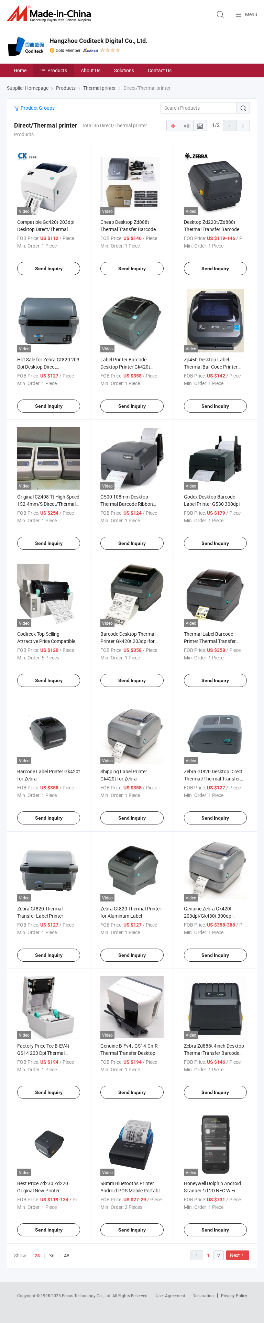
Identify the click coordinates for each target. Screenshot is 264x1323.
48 (66, 1255)
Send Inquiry (49, 268)
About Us (90, 70)
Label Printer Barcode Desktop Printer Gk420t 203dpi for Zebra (125, 366)
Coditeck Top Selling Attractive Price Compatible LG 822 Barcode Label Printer (48, 641)
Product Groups (37, 108)
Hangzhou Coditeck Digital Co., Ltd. (98, 40)
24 (37, 1255)
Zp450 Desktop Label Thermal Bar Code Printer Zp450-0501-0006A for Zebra (215, 366)
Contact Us (160, 70)
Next (235, 1255)
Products (57, 70)
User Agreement (170, 1295)
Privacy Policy (234, 1295)
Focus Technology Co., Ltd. (87, 1295)
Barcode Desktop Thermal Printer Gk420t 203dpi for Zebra (127, 641)
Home (20, 70)
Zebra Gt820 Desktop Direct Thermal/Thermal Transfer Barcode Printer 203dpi (213, 778)
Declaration (203, 1295)
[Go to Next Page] (243, 125)
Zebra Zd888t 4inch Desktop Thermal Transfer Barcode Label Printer (214, 1052)
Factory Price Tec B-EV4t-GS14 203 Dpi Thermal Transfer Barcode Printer (44, 1052)
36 (52, 1255)
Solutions (124, 70)
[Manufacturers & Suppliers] (50, 14)
